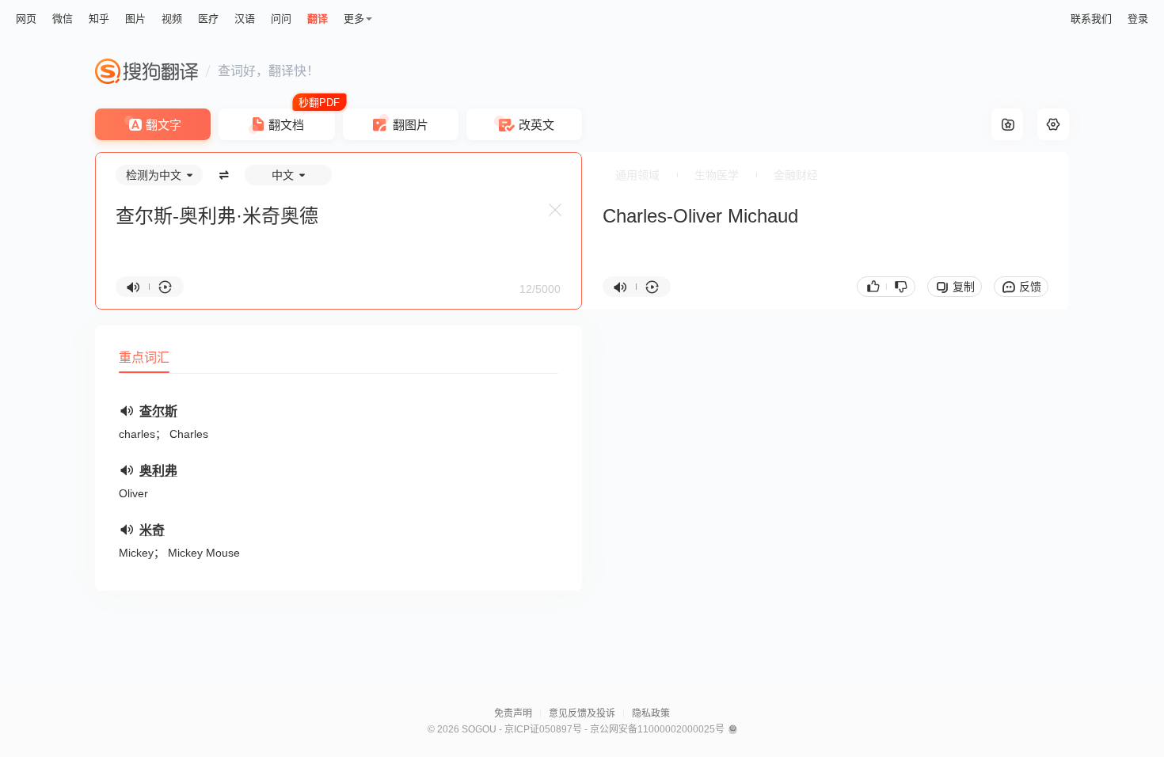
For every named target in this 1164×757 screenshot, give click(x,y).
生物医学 (716, 175)
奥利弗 (158, 470)
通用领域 (637, 175)
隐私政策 (651, 713)
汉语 (244, 19)
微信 (62, 19)
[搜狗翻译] (146, 71)
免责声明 (513, 713)
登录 (1138, 19)
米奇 (152, 530)
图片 (135, 19)
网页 (26, 19)
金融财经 (796, 175)
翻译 (317, 19)
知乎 (99, 19)
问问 (281, 19)
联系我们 (1091, 19)
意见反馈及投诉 (582, 713)
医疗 (208, 19)
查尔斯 (158, 411)
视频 (172, 19)
